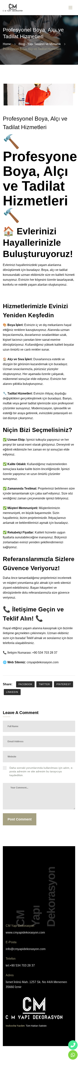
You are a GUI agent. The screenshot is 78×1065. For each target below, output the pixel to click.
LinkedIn (12, 692)
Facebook (25, 684)
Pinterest (63, 684)
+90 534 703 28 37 (44, 652)
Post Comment (20, 819)
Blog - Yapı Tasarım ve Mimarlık (40, 44)
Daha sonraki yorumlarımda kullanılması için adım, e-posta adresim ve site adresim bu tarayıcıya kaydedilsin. (41, 771)
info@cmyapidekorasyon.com (25, 949)
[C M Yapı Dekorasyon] (13, 8)
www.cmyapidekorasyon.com (25, 932)
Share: (7, 684)
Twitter (44, 684)
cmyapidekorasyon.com (42, 662)
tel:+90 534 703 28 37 (20, 965)
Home (7, 44)
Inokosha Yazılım (15, 1025)
